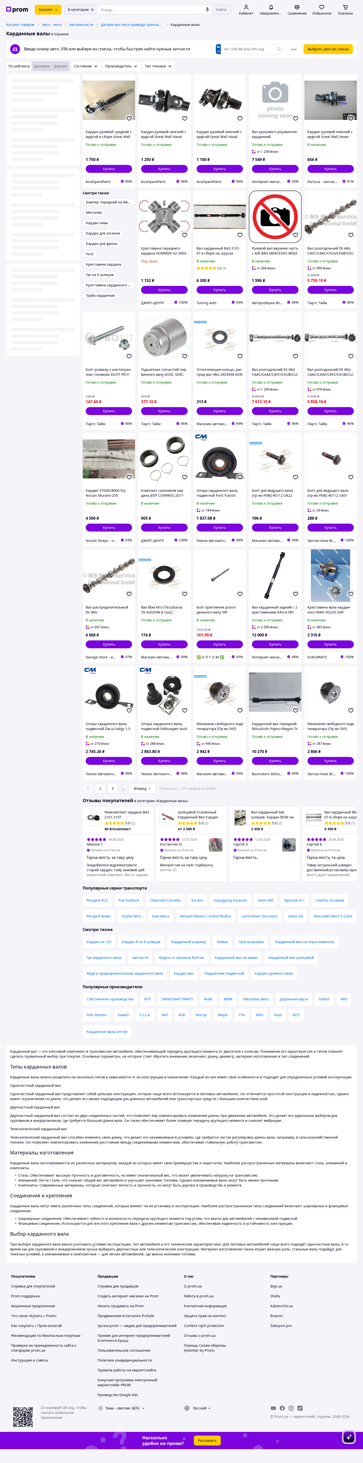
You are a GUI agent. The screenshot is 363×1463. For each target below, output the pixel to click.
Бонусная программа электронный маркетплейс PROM (127, 1382)
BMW (228, 999)
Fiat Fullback (129, 900)
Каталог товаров (20, 24)
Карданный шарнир (188, 941)
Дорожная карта (294, 999)
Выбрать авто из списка (328, 49)
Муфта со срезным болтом (181, 957)
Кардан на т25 (99, 941)
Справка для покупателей (33, 1286)
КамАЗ (123, 1014)
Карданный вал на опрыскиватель (304, 941)
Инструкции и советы (29, 1360)
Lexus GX (295, 916)
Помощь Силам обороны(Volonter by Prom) (205, 1348)
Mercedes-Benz (256, 999)
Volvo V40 (265, 900)
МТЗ (296, 1014)
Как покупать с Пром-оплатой (36, 1325)
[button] (109, 169)
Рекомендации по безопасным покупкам (45, 1335)
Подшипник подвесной (224, 973)
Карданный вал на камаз (236, 957)
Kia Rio (197, 900)
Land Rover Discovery (259, 916)
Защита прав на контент (205, 1315)
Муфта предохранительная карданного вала (125, 973)
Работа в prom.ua (199, 1296)
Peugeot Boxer (99, 916)
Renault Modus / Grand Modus (205, 916)
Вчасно (276, 1315)
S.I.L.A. (145, 1014)
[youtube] (273, 1408)
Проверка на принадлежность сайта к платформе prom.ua (43, 1348)
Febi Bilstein (97, 1014)
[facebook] (282, 1408)
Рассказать (207, 1440)
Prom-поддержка (25, 1296)
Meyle (223, 1014)
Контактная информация (205, 1306)
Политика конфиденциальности (125, 1360)
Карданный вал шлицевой (291, 957)
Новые (222, 941)
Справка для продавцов (118, 1286)
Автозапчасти (81, 24)
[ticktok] (300, 1408)
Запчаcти (140, 957)
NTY (147, 999)
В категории (78, 9)
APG (344, 999)
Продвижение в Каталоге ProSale (126, 1315)
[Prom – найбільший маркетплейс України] (17, 10)
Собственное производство (110, 999)
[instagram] (291, 1408)
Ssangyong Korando (230, 900)
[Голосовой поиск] (207, 9)
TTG (242, 1014)
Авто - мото (51, 24)
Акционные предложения (33, 1306)
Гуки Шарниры (251, 941)
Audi (278, 1014)
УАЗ (164, 1014)
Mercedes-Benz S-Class (333, 916)
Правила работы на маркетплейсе (127, 1370)
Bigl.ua (276, 1286)
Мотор (201, 1014)
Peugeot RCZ (97, 900)
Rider (208, 999)
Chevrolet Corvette (165, 900)
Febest (324, 999)
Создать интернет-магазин (121, 1296)
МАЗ (259, 1014)
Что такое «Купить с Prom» (34, 1315)
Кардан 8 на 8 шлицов (141, 941)
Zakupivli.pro (281, 1325)
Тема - (117, 1408)
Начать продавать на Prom (121, 1306)
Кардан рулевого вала (274, 973)
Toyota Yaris (131, 916)
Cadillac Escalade (330, 900)
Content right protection (204, 1325)
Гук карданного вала (104, 957)
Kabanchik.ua (281, 1306)
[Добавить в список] (129, 118)
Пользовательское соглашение (124, 1350)
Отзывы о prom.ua (200, 1335)
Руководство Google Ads (118, 1394)
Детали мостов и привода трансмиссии (132, 24)
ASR (182, 1014)
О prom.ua (193, 1286)
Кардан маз (184, 973)
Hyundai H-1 (294, 900)
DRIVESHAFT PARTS (177, 999)
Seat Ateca (160, 916)
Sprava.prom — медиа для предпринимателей (137, 1325)
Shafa (275, 1296)
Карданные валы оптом (107, 1031)
